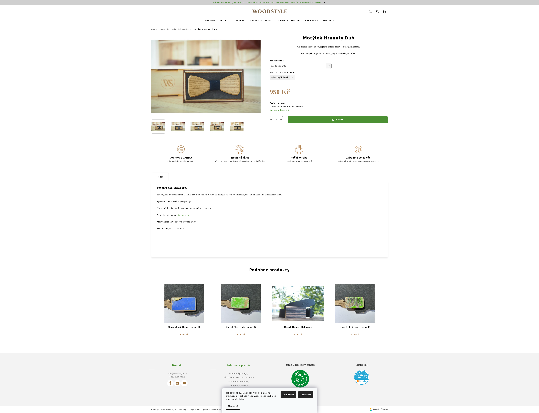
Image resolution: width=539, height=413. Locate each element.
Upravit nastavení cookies (213, 409)
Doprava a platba (239, 385)
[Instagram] (177, 383)
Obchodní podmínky (238, 381)
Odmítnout (288, 394)
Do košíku (339, 119)
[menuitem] (209, 20)
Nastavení (233, 406)
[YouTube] (184, 383)
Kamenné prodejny (239, 373)
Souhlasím (305, 394)
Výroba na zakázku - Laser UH (238, 377)
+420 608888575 (177, 377)
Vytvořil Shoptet (380, 409)
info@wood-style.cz (177, 373)
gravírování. (183, 215)
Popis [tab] (160, 176)
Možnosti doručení (279, 110)
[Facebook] (170, 383)
